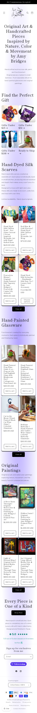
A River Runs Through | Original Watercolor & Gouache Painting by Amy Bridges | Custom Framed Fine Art (10, 510)
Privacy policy (27, 702)
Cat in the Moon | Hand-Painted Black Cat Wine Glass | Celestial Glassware (9, 422)
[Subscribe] (30, 656)
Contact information (19, 708)
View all (18, 309)
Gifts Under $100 (8, 152)
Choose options (27, 301)
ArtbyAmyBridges (17, 699)
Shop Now (18, 613)
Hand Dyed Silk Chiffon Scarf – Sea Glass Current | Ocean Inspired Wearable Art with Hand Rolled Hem (9, 234)
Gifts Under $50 (25, 126)
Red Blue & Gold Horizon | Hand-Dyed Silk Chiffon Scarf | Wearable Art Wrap (27, 232)
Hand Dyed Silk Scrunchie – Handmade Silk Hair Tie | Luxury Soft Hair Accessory (27, 281)
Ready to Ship (27, 150)
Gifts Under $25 (8, 126)
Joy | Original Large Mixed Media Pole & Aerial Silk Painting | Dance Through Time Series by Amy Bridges (27, 566)
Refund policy (16, 702)
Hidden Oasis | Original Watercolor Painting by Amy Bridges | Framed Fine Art (27, 519)
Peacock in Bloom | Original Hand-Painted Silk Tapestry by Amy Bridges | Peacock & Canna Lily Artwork (10, 284)
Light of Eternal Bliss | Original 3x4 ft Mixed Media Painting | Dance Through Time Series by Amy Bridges (10, 566)
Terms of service (14, 705)
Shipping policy (25, 705)
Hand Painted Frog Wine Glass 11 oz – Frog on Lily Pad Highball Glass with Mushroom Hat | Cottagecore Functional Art (10, 374)
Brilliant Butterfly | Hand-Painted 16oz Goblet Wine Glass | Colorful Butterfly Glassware (27, 432)
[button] (4, 13)
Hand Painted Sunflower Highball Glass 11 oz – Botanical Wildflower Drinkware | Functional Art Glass (27, 373)
